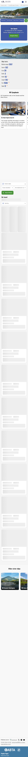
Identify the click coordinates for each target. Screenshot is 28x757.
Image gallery (23, 20)
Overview (3, 20)
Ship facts (16, 20)
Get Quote (9, 20)
